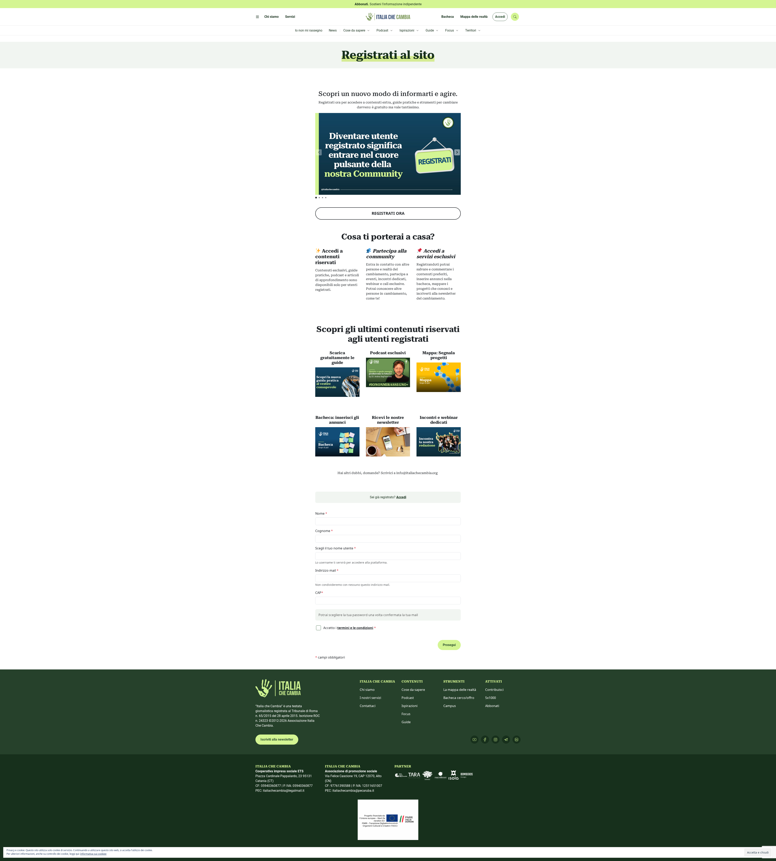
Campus (449, 706)
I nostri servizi (370, 698)
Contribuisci (494, 689)
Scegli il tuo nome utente (335, 548)
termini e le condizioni (355, 628)
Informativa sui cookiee (93, 854)
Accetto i (349, 628)
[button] (457, 152)
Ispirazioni (410, 706)
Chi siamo (367, 689)
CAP (319, 592)
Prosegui (449, 645)
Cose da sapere (413, 689)
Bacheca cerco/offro (458, 698)
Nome (321, 513)
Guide (406, 722)
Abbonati (492, 706)
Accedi (500, 17)
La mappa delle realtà (459, 689)
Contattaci (367, 706)
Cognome (324, 531)
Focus (406, 714)
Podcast (408, 698)
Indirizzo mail (326, 570)
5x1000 (490, 698)
